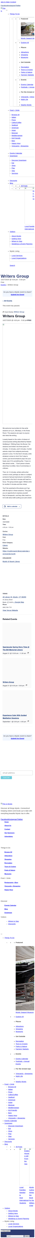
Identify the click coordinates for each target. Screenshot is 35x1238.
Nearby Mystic (26, 105)
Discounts (13, 181)
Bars (13, 141)
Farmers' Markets (27, 75)
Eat (13, 163)
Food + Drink (14, 110)
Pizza (14, 120)
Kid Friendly (16, 138)
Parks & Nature (26, 72)
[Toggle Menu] (6, 10)
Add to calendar (12, 506)
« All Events (7, 301)
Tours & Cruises (27, 70)
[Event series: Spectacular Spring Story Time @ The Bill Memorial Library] (28, 652)
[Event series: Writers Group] (26, 685)
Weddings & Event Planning (22, 244)
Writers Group (8, 534)
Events (3, 285)
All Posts (24, 186)
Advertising (8, 836)
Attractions (25, 52)
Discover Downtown (19, 160)
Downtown (14, 156)
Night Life (24, 99)
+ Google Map (18, 602)
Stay (13, 171)
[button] (12, 265)
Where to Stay (17, 241)
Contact (7, 829)
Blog (11, 183)
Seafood (15, 125)
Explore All (25, 43)
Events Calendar (27, 85)
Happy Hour (16, 143)
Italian (14, 117)
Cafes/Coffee (16, 122)
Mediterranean (17, 136)
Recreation (25, 67)
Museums (24, 57)
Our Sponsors (9, 833)
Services (15, 173)
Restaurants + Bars (11, 882)
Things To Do (15, 14)
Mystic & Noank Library (11, 561)
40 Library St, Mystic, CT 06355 (14, 597)
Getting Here (16, 239)
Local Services (17, 256)
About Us (7, 825)
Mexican (15, 133)
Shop (13, 165)
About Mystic (16, 236)
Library (5, 545)
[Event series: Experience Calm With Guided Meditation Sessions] (28, 721)
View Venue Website (10, 610)
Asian (14, 130)
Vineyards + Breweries (20, 146)
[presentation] (17, 633)
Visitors (12, 232)
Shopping (24, 55)
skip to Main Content (8, 2)
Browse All (15, 115)
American (15, 128)
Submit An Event (17, 295)
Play (13, 168)
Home (6, 822)
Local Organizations (19, 258)
